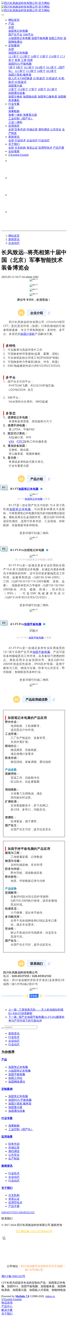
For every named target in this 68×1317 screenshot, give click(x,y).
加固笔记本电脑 (28, 489)
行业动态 (14, 1044)
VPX (11, 442)
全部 (11, 27)
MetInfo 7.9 (22, 1296)
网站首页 (14, 19)
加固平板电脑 (32, 624)
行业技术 (14, 1037)
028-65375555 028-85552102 (18, 1212)
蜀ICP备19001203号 (13, 1276)
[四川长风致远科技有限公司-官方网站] (34, 6)
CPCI (20, 442)
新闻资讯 (14, 239)
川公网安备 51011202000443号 (34, 1231)
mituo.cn (50, 1296)
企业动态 (14, 243)
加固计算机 (27, 334)
